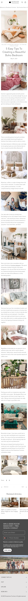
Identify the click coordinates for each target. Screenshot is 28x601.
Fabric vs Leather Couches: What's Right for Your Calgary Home (9, 511)
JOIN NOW (7, 550)
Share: (2, 480)
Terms (17, 546)
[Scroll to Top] (25, 593)
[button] (25, 2)
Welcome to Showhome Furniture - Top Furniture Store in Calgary (14, 45)
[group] (14, 120)
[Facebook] (6, 480)
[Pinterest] (9, 480)
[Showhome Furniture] (14, 2)
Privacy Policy (13, 546)
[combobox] (6, 538)
